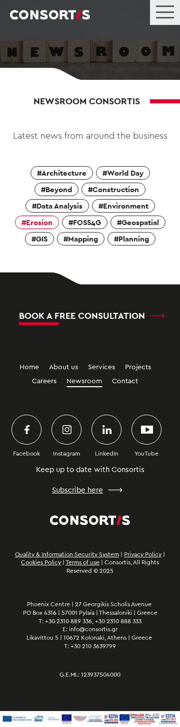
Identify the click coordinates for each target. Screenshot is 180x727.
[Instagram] (67, 430)
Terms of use (83, 562)
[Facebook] (27, 430)
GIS (42, 238)
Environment (125, 206)
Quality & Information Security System (67, 554)
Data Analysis (59, 206)
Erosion (39, 222)
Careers (44, 381)
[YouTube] (147, 430)
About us (63, 367)
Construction (115, 189)
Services (101, 367)
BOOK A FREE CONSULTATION (82, 315)
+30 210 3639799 (93, 646)
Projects (138, 367)
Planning (133, 238)
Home (29, 367)
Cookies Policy (41, 562)
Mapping (83, 238)
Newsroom (84, 381)
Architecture (64, 173)
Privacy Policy (143, 554)
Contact (125, 381)
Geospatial (140, 222)
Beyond (59, 189)
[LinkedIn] (107, 430)
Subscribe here (77, 490)
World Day (125, 173)
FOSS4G (87, 222)
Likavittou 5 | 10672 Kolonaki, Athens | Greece (90, 638)
